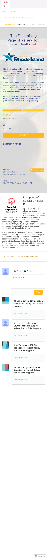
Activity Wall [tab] (9, 256)
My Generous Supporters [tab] (28, 256)
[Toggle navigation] (43, 4)
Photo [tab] (29, 271)
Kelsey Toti (29, 303)
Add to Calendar (37, 170)
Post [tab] (19, 271)
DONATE (23, 135)
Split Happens (34, 328)
